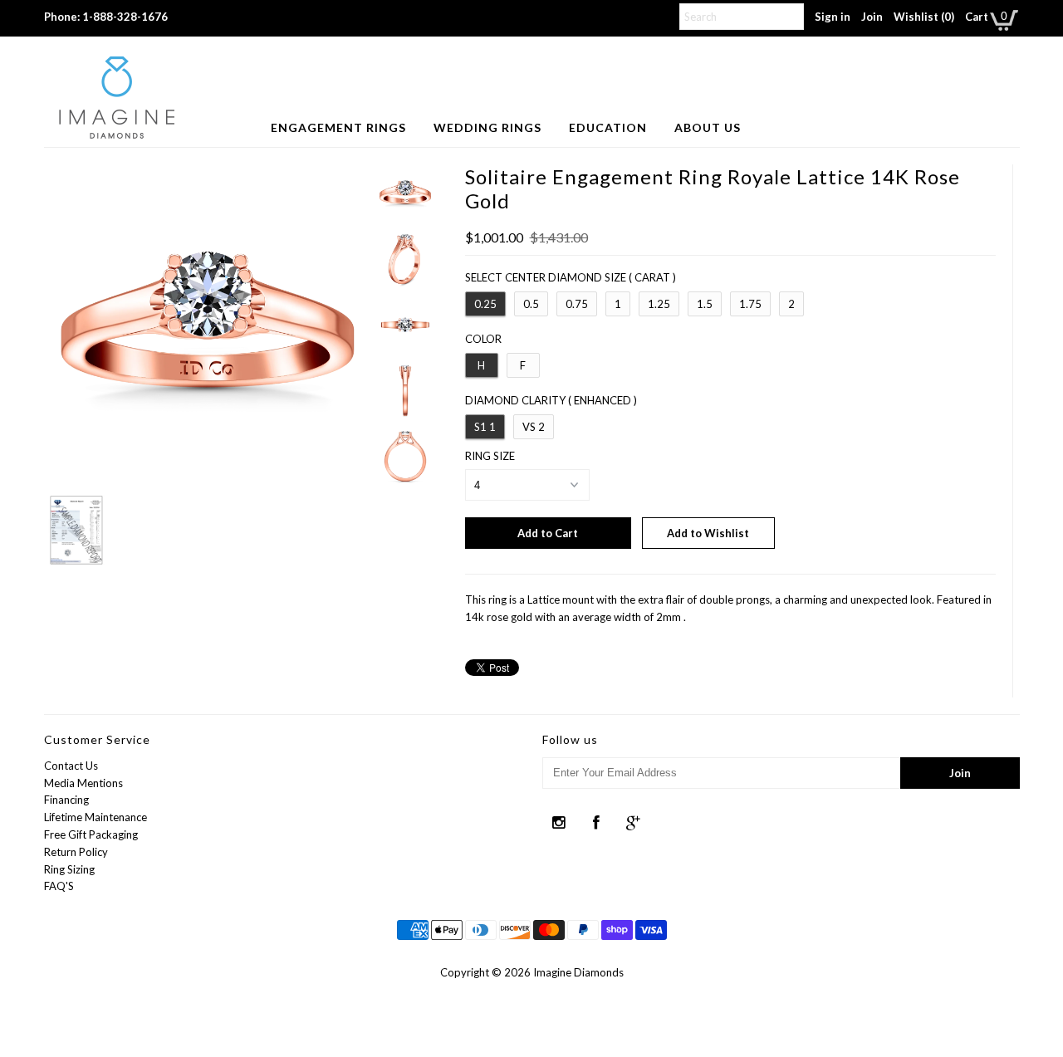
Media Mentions (83, 783)
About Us (707, 127)
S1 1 (485, 426)
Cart (976, 16)
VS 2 (533, 426)
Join (872, 16)
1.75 (750, 304)
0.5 (531, 304)
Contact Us (71, 765)
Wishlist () (924, 16)
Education (608, 127)
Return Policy (76, 852)
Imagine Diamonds (578, 972)
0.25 (485, 304)
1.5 (705, 304)
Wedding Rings (487, 127)
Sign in (832, 16)
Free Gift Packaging (91, 834)
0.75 (577, 304)
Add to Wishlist (708, 533)
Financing (66, 799)
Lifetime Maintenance (95, 817)
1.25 (659, 304)
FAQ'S (59, 886)
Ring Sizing (69, 869)
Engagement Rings (338, 127)
